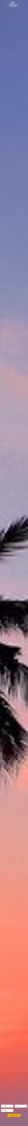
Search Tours (14, 1115)
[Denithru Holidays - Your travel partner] (13, 4)
